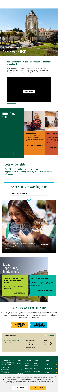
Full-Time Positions (34, 146)
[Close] (55, 376)
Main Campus (50, 335)
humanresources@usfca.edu (11, 340)
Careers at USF (20, 370)
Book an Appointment (39, 325)
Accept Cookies (38, 388)
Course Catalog (28, 368)
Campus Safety (37, 371)
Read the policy (19, 293)
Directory (19, 366)
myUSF (47, 372)
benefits (14, 169)
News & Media (20, 373)
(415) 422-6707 (8, 343)
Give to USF (48, 368)
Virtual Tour (36, 368)
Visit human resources (20, 325)
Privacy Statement (11, 383)
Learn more (44, 244)
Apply (47, 361)
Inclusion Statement (45, 290)
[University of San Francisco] (7, 362)
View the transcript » (11, 103)
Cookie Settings (29, 91)
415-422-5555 (5, 373)
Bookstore (27, 371)
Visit (46, 365)
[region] (29, 383)
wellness (24, 169)
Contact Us (19, 363)
